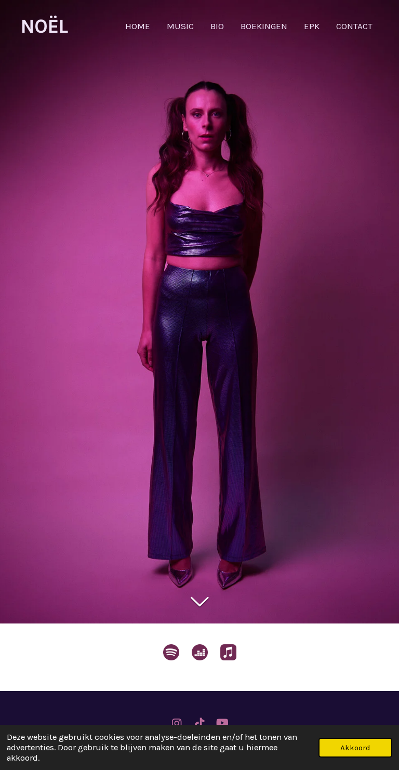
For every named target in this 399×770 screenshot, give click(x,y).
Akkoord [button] (355, 747)
